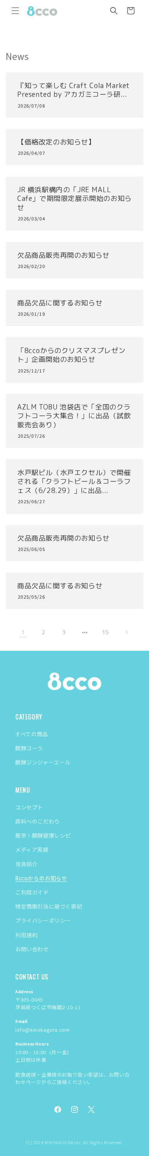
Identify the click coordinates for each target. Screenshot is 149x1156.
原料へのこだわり (37, 821)
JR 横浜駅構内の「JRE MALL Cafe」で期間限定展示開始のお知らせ (74, 198)
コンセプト (29, 807)
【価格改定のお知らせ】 (56, 142)
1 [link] (23, 632)
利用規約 (26, 935)
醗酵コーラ (29, 748)
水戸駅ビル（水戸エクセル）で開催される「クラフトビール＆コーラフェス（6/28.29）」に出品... (74, 481)
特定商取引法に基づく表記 (48, 906)
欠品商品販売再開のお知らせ (63, 255)
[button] (15, 10)
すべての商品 (31, 734)
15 (105, 632)
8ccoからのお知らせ (41, 878)
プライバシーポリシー (43, 920)
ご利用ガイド (32, 892)
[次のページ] (126, 632)
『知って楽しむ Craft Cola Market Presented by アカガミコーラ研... (73, 90)
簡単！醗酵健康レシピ (43, 835)
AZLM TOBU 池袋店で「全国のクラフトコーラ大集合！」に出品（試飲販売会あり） (74, 416)
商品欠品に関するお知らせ (59, 303)
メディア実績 (32, 849)
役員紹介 (26, 864)
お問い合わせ (32, 949)
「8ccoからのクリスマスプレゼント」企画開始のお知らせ (71, 355)
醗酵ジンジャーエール (43, 762)
